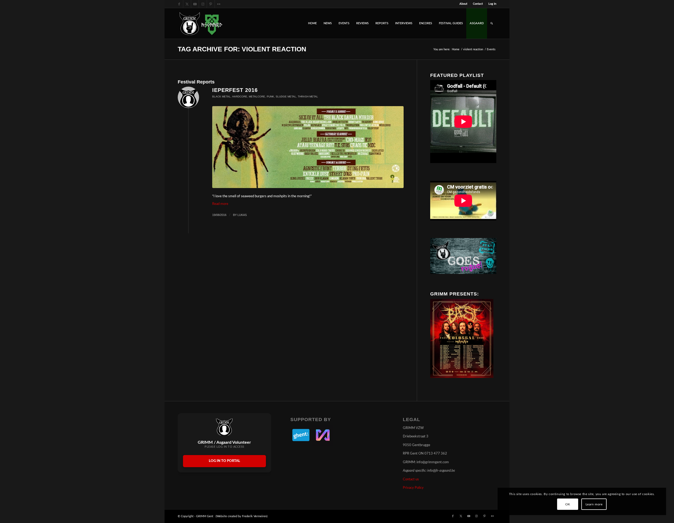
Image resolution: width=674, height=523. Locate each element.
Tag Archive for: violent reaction (242, 49)
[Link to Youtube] (195, 4)
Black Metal (221, 96)
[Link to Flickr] (219, 4)
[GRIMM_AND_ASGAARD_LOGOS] (201, 23)
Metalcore (257, 96)
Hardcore (239, 96)
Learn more (594, 504)
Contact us (411, 479)
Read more (220, 204)
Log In (492, 3)
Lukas (242, 214)
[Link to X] (187, 4)
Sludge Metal (286, 96)
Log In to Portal (224, 461)
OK (567, 504)
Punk (270, 96)
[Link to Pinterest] (211, 4)
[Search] (491, 23)
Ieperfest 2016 (235, 90)
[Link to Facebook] (179, 4)
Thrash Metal (308, 96)
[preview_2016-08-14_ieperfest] (308, 147)
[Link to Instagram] (203, 4)
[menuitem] (463, 4)
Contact (478, 3)
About (463, 3)
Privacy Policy (413, 488)
